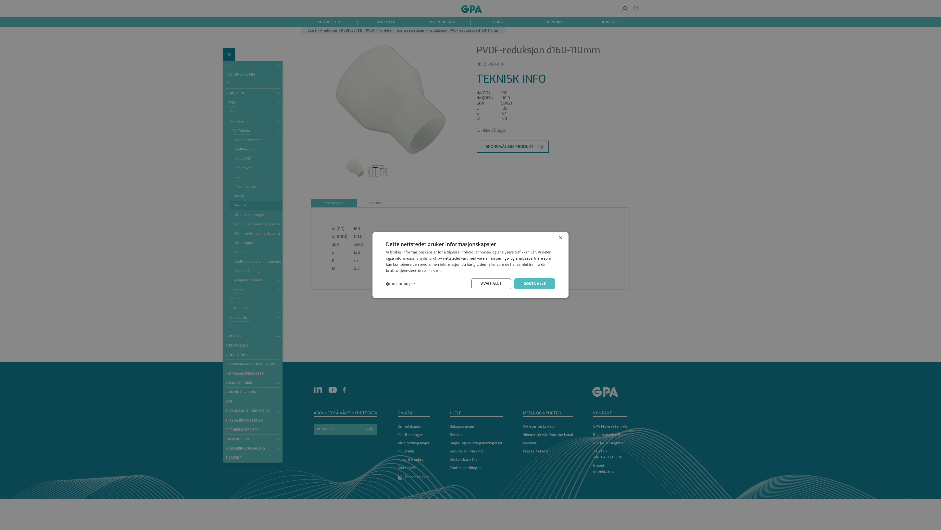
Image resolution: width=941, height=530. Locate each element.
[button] (400, 284)
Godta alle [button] (535, 283)
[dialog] (470, 265)
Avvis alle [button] (491, 283)
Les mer (436, 270)
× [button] (560, 238)
